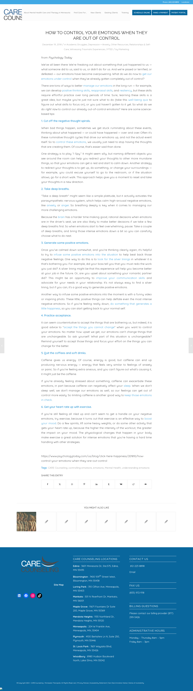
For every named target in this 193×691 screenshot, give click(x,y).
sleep (127, 385)
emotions (98, 467)
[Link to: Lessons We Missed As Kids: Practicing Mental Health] (126, 521)
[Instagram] (32, 595)
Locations (185, 2)
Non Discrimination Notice (118, 683)
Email (132, 572)
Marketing (124, 49)
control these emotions (71, 142)
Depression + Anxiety (99, 44)
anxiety (51, 205)
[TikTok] (39, 595)
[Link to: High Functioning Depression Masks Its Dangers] (26, 521)
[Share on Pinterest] (84, 484)
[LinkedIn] (19, 595)
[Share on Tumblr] (109, 484)
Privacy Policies (83, 683)
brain (61, 217)
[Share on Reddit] (133, 484)
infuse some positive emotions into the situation (86, 254)
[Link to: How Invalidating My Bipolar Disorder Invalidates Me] (106, 521)
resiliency (126, 90)
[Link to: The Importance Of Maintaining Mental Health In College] (86, 521)
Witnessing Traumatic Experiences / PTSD (91, 49)
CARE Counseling (57, 467)
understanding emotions (135, 467)
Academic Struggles (77, 44)
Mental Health (113, 467)
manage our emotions (97, 85)
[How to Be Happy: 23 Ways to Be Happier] (2, 345)
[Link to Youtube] (174, 682)
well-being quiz (138, 99)
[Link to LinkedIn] (166, 682)
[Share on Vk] (121, 484)
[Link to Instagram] (161, 682)
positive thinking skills (76, 90)
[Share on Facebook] (47, 484)
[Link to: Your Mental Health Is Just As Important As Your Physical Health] (66, 521)
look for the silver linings (114, 259)
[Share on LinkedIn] (97, 484)
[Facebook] (26, 595)
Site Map (59, 584)
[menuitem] (184, 2)
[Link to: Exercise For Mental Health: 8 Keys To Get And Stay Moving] (166, 521)
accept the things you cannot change (89, 327)
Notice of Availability (136, 683)
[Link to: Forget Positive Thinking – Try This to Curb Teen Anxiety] (46, 521)
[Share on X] (60, 484)
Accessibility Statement (98, 683)
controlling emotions (80, 467)
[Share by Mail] (145, 484)
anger (65, 205)
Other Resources (119, 44)
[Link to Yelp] (170, 682)
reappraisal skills (102, 90)
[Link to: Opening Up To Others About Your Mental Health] (146, 521)
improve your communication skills (120, 278)
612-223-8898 (137, 565)
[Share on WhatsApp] (72, 484)
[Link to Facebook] (157, 682)
